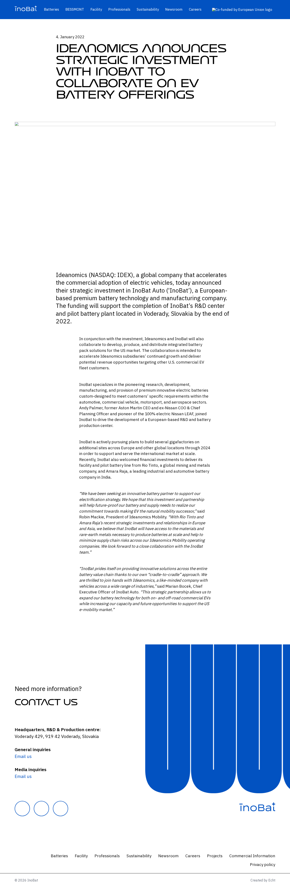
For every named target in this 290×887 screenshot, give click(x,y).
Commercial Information (252, 855)
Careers (195, 9)
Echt (271, 880)
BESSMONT (74, 9)
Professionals (119, 9)
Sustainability (148, 9)
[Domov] (26, 10)
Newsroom (174, 9)
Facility (96, 9)
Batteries (51, 9)
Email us (23, 756)
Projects (214, 855)
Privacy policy (262, 864)
